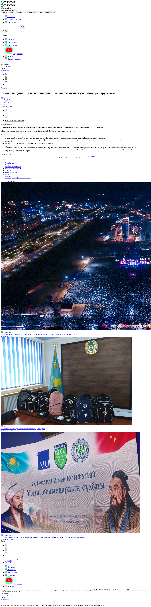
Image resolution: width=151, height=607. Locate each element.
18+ (2, 33)
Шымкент (11, 12)
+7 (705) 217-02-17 (8, 595)
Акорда (7, 165)
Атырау (46, 12)
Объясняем (11, 575)
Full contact (11, 56)
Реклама (4, 88)
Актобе (53, 12)
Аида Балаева (9, 163)
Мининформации (11, 172)
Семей (40, 12)
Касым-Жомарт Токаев (13, 167)
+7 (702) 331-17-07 (9, 66)
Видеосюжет (17, 54)
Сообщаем (11, 17)
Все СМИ (91, 157)
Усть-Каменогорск (30, 12)
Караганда (19, 12)
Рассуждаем (11, 22)
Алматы (4, 12)
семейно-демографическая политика (18, 178)
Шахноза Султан (7, 106)
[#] (8, 3)
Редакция (8, 561)
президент (8, 176)
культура (8, 170)
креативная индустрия (13, 168)
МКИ (7, 174)
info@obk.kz (5, 70)
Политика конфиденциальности (16, 559)
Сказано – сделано (14, 19)
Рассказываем (12, 45)
